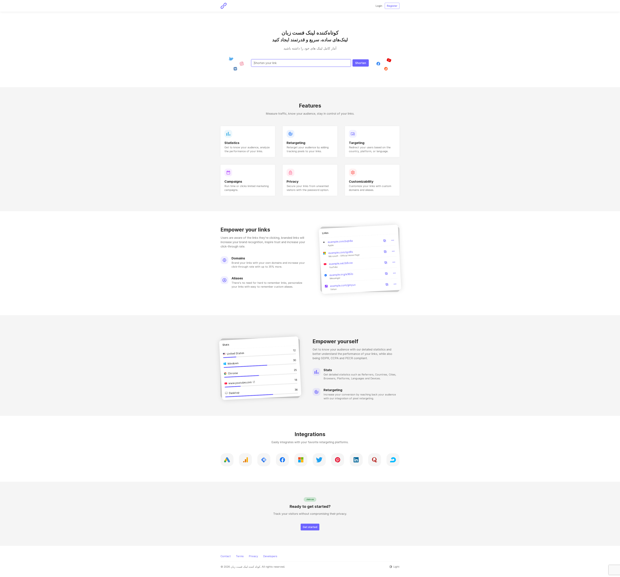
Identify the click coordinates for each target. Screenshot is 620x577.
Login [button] (379, 5)
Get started (310, 527)
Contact (226, 556)
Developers (270, 556)
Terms (240, 556)
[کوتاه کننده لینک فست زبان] (224, 6)
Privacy (253, 556)
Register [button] (392, 5)
